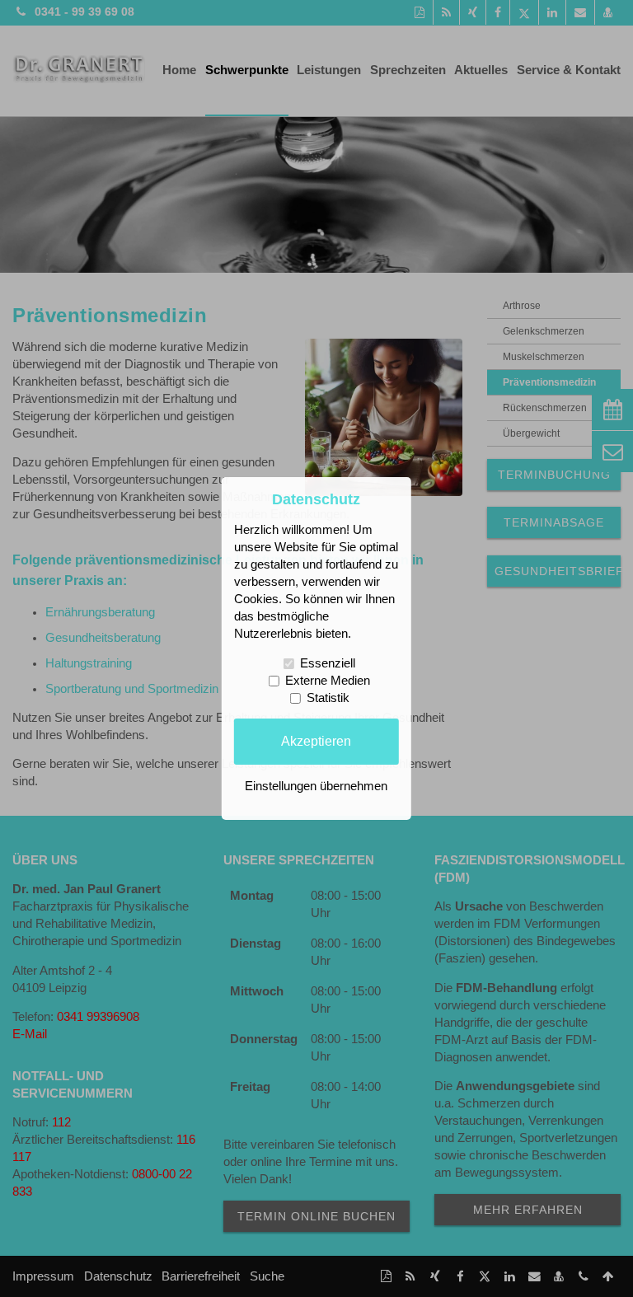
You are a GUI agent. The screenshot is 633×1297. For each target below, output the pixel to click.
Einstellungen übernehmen (316, 786)
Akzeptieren (316, 740)
